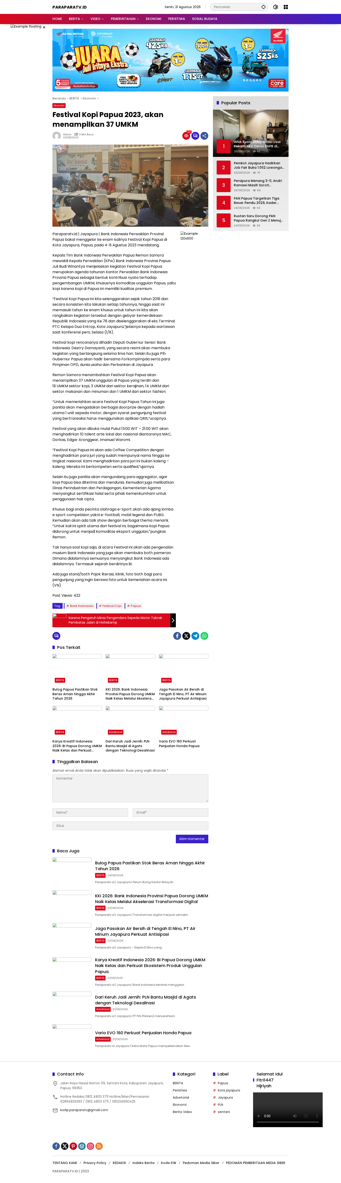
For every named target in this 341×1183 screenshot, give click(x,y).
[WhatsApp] (204, 636)
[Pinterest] (73, 1146)
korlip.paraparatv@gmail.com (84, 1110)
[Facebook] (177, 636)
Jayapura (225, 1097)
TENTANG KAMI (64, 1163)
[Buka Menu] (286, 7)
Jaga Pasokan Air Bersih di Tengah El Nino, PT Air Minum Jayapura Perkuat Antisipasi (182, 694)
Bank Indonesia (81, 606)
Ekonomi (59, 105)
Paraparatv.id (69, 7)
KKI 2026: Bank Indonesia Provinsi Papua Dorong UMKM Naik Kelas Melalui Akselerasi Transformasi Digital (130, 694)
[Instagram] (90, 1146)
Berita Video (182, 1112)
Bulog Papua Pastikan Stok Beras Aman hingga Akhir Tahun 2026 (75, 694)
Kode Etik (168, 1163)
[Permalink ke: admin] (57, 136)
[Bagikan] (204, 136)
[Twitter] (186, 636)
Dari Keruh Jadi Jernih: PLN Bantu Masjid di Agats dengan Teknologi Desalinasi (130, 746)
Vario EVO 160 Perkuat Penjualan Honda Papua (179, 743)
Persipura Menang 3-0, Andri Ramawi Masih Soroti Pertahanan (258, 183)
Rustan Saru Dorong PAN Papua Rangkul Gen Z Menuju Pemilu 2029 (258, 218)
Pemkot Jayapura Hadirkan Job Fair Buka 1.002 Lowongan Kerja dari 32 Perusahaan (259, 165)
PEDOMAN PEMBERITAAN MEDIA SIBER (255, 1163)
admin (67, 134)
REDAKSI (119, 1163)
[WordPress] (82, 1146)
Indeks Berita (143, 1163)
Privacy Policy (95, 1163)
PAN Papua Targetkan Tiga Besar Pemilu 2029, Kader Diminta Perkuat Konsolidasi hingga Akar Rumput (257, 200)
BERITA (60, 680)
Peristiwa (180, 1090)
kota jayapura (229, 1090)
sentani (224, 1112)
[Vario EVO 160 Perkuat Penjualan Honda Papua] (183, 721)
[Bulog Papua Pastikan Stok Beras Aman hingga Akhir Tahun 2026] (77, 669)
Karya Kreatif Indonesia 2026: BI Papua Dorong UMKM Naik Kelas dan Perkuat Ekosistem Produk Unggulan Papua (77, 746)
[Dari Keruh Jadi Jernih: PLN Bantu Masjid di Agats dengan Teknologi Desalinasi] (130, 721)
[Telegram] (195, 636)
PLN (220, 1104)
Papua (136, 606)
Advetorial (115, 732)
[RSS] (99, 1146)
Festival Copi (112, 606)
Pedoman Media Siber (201, 1163)
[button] (263, 7)
